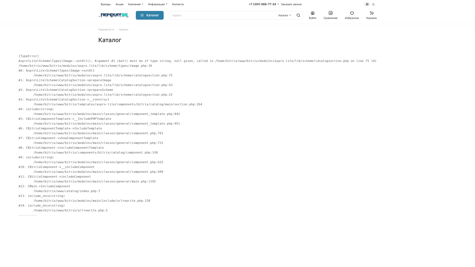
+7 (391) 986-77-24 (262, 4)
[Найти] (298, 15)
